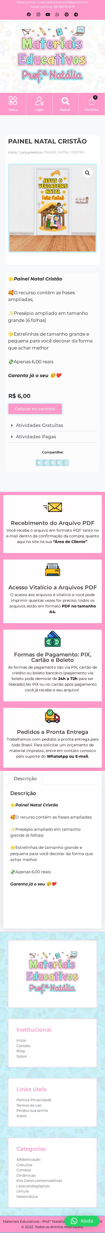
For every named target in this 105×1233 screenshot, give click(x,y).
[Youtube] (48, 14)
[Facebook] (29, 14)
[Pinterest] (67, 14)
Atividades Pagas (36, 436)
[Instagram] (38, 14)
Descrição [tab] (25, 778)
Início (12, 152)
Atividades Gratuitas (39, 425)
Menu (13, 110)
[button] (13, 101)
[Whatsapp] (57, 14)
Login (39, 110)
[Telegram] (76, 14)
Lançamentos (31, 152)
